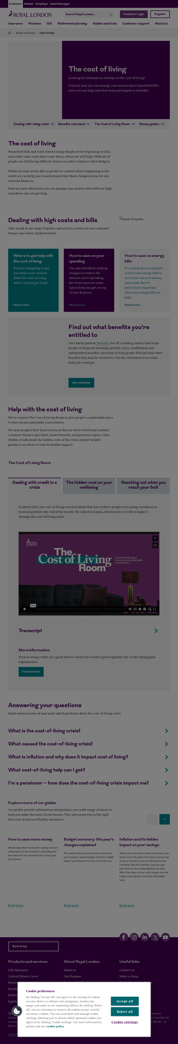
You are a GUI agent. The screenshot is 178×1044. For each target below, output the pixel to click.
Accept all (124, 1001)
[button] (16, 1011)
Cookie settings (124, 1022)
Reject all (125, 1012)
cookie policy (55, 1026)
